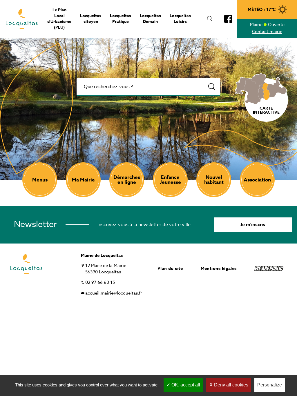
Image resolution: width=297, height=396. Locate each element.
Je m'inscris (252, 224)
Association (257, 180)
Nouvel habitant (214, 180)
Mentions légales (219, 268)
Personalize (269, 384)
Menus (40, 180)
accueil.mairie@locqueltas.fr (113, 293)
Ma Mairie (83, 180)
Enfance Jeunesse (170, 180)
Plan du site (170, 268)
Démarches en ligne (126, 180)
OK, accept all (185, 384)
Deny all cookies (230, 384)
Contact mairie (267, 31)
